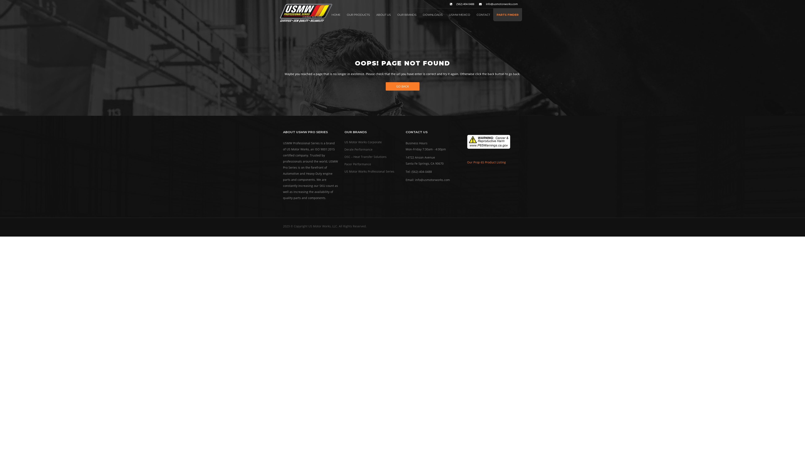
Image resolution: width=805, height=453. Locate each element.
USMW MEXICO (459, 14)
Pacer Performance (357, 164)
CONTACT (483, 14)
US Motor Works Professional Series (369, 171)
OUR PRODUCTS (358, 14)
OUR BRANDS (407, 14)
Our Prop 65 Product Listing (486, 162)
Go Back (402, 86)
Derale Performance (358, 149)
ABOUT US (383, 14)
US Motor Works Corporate (363, 142)
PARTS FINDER (508, 14)
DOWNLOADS (433, 14)
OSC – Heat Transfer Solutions (365, 157)
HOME (336, 14)
